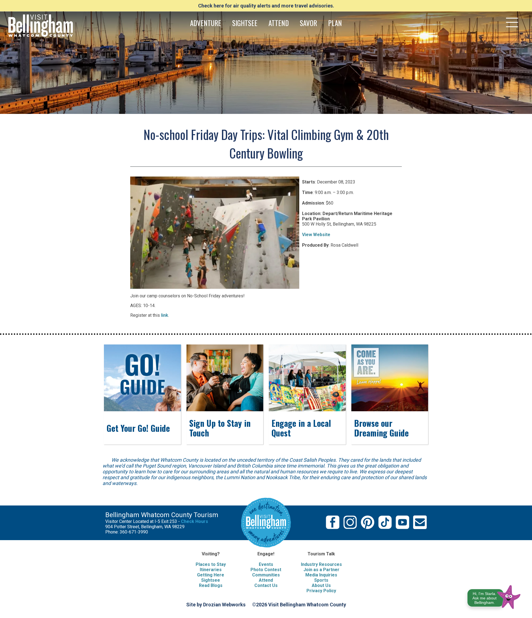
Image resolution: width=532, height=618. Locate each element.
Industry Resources (321, 564)
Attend (266, 580)
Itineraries (211, 569)
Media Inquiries (321, 575)
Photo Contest (265, 569)
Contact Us (266, 585)
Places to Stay (211, 564)
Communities (266, 575)
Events (266, 564)
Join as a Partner (321, 569)
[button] (494, 596)
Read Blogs (210, 585)
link (164, 315)
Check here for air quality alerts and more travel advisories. (266, 6)
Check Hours (194, 521)
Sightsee (210, 580)
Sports (321, 580)
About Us (321, 585)
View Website (316, 234)
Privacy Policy (321, 590)
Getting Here (210, 575)
